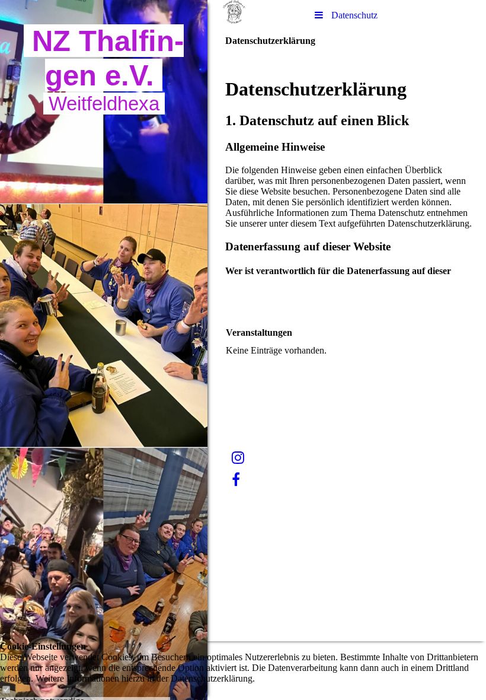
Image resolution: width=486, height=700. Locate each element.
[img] (103, 350)
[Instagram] (238, 458)
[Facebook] (236, 480)
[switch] (6, 690)
